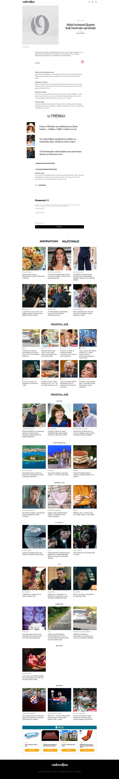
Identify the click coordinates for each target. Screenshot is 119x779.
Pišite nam (40, 771)
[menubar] (92, 2)
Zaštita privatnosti (62, 771)
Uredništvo (54, 771)
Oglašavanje (69, 771)
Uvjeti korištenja (47, 771)
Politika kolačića (77, 771)
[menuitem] (92, 2)
